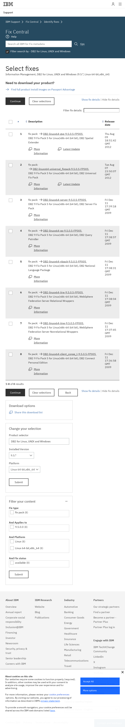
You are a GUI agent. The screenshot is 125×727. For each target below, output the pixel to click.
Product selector (18, 435)
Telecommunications (76, 660)
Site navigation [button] (120, 5)
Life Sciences (71, 644)
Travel (67, 666)
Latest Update (71, 149)
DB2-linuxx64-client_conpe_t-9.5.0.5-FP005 (70, 354)
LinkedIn (98, 656)
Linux (18, 541)
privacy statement (50, 700)
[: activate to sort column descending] (21, 123)
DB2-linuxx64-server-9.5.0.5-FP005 (65, 199)
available (20, 562)
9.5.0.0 (19, 527)
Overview (11, 606)
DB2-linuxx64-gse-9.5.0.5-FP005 (63, 133)
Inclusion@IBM (14, 627)
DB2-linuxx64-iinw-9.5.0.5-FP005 (63, 323)
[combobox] (21, 455)
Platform (14, 463)
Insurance (70, 639)
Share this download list (28, 412)
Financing (11, 632)
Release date (110, 123)
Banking (68, 612)
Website (39, 606)
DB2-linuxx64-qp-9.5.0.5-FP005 (62, 230)
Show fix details (91, 99)
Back (68, 392)
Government (71, 628)
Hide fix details (110, 99)
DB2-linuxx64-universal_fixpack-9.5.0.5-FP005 (61, 169)
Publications (42, 617)
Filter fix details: (72, 110)
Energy (68, 622)
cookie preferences (59, 694)
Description (35, 121)
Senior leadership (16, 658)
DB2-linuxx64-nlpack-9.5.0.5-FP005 (65, 261)
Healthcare (70, 633)
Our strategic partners (106, 606)
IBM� (8, 4)
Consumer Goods (74, 617)
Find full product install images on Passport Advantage (43, 89)
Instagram (99, 667)
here (52, 710)
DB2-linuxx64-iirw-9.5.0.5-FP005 (63, 292)
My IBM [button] (113, 5)
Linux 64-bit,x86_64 (27, 548)
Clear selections (41, 101)
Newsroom (12, 643)
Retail (67, 655)
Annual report (14, 612)
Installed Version (19, 449)
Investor (10, 638)
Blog (37, 612)
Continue (15, 101)
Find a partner (101, 612)
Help (13, 36)
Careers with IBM (16, 663)
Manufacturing (72, 649)
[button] (122, 672)
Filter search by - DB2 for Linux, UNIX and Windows (40, 51)
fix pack (19, 512)
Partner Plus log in (104, 627)
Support (8, 12)
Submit (19, 482)
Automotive (71, 606)
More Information (41, 151)
